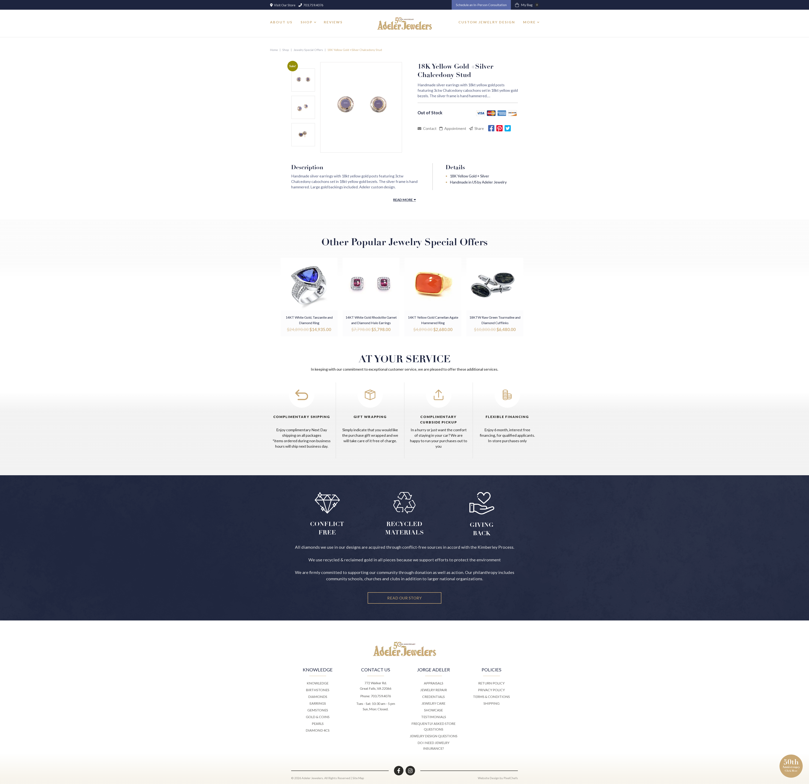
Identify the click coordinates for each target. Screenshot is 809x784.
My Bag (529, 5)
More (529, 22)
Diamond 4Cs (317, 730)
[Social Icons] (398, 770)
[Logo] (404, 23)
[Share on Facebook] (491, 128)
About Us (281, 22)
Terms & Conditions (491, 697)
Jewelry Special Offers (308, 50)
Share (479, 128)
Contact (429, 128)
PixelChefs (511, 778)
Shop (307, 22)
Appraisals (433, 683)
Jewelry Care (433, 703)
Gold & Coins (317, 717)
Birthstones (317, 690)
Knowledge (317, 683)
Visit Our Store (284, 5)
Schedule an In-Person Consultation (481, 5)
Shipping (492, 703)
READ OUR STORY (404, 598)
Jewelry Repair (433, 690)
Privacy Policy (491, 690)
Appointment (455, 128)
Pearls (318, 723)
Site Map (358, 778)
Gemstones (317, 710)
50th (791, 764)
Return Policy (491, 683)
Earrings (317, 703)
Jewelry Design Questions (433, 736)
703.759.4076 (313, 5)
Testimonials (433, 717)
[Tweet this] (508, 128)
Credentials (433, 697)
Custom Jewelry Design (486, 22)
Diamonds (317, 697)
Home (274, 50)
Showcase (433, 710)
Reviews (333, 22)
